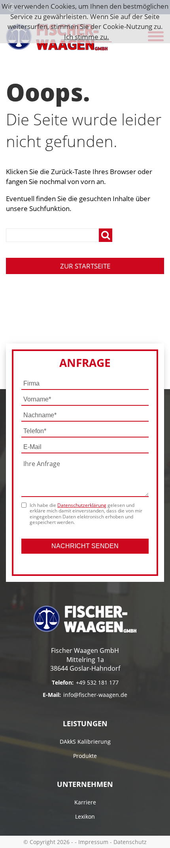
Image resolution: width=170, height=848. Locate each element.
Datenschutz (130, 842)
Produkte (85, 756)
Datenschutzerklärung (81, 505)
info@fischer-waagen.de (95, 694)
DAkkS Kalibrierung (85, 741)
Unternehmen (85, 784)
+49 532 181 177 (97, 682)
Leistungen (85, 723)
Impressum (93, 842)
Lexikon (85, 816)
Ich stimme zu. (86, 36)
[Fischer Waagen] (85, 619)
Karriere (85, 802)
